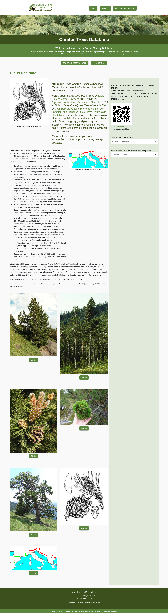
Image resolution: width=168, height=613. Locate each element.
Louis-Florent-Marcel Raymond (78, 97)
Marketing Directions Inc (110, 611)
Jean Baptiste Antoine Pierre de (72, 108)
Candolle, (57, 115)
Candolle (95, 102)
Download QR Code (121, 126)
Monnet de (97, 108)
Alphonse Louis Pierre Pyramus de (71, 102)
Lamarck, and (60, 111)
